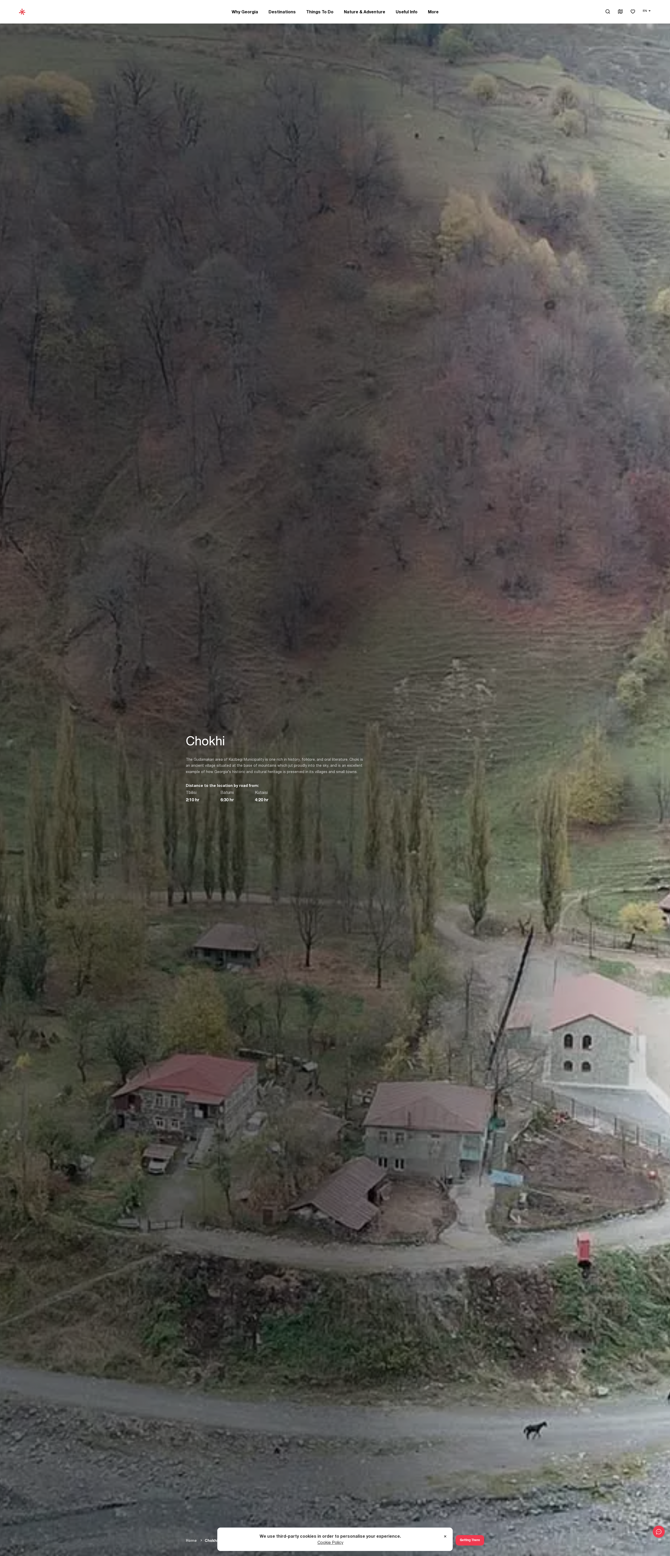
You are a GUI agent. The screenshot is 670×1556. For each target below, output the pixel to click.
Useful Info (406, 11)
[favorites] (632, 12)
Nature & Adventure (364, 11)
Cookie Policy (330, 1542)
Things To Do (319, 11)
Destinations (282, 11)
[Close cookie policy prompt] (445, 1536)
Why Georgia (245, 11)
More (433, 11)
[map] (620, 12)
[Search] (607, 11)
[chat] (659, 1532)
